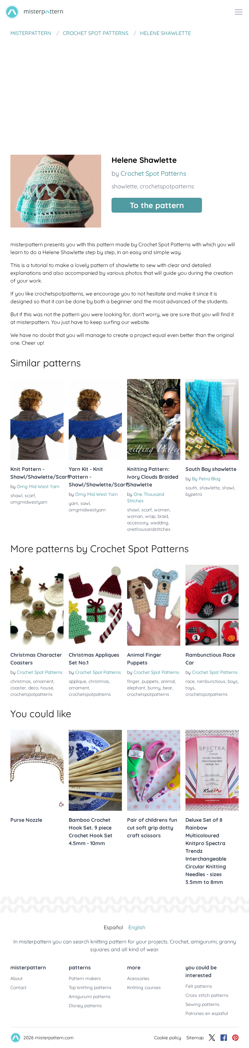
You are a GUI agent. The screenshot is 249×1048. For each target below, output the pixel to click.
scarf (30, 495)
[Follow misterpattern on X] (212, 1037)
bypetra (193, 494)
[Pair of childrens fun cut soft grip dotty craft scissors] (153, 770)
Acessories (138, 978)
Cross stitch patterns (207, 995)
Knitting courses (144, 987)
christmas (20, 681)
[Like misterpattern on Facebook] (223, 1037)
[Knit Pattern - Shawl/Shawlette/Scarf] (37, 419)
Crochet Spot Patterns (153, 173)
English (136, 927)
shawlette (124, 186)
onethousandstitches (149, 529)
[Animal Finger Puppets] (153, 605)
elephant (136, 688)
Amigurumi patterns (90, 996)
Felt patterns (198, 986)
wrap (150, 516)
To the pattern (157, 205)
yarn (73, 503)
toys (190, 688)
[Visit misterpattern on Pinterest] (235, 1037)
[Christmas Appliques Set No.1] (95, 605)
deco (33, 688)
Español (113, 927)
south (191, 488)
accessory (137, 523)
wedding (159, 523)
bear (167, 688)
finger (133, 681)
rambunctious (211, 681)
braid (163, 516)
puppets (150, 681)
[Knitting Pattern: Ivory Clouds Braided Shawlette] (153, 419)
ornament (43, 681)
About (16, 978)
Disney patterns (85, 1006)
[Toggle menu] (238, 12)
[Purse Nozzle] (37, 770)
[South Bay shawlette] (212, 419)
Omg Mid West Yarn (38, 486)
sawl (85, 503)
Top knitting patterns (90, 987)
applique (77, 681)
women (162, 510)
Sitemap (195, 1038)
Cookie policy (167, 1038)
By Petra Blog (206, 479)
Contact (18, 987)
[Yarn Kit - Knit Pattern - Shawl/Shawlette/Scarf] (95, 419)
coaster (18, 688)
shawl (16, 495)
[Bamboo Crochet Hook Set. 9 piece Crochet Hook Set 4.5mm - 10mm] (95, 770)
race (190, 681)
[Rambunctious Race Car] (212, 605)
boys (233, 681)
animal (168, 681)
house (47, 688)
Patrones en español (206, 1013)
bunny (154, 688)
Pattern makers (85, 978)
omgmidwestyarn (28, 502)
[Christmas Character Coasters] (37, 605)
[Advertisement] (124, 88)
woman (135, 516)
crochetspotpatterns (167, 186)
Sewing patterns (202, 1004)
